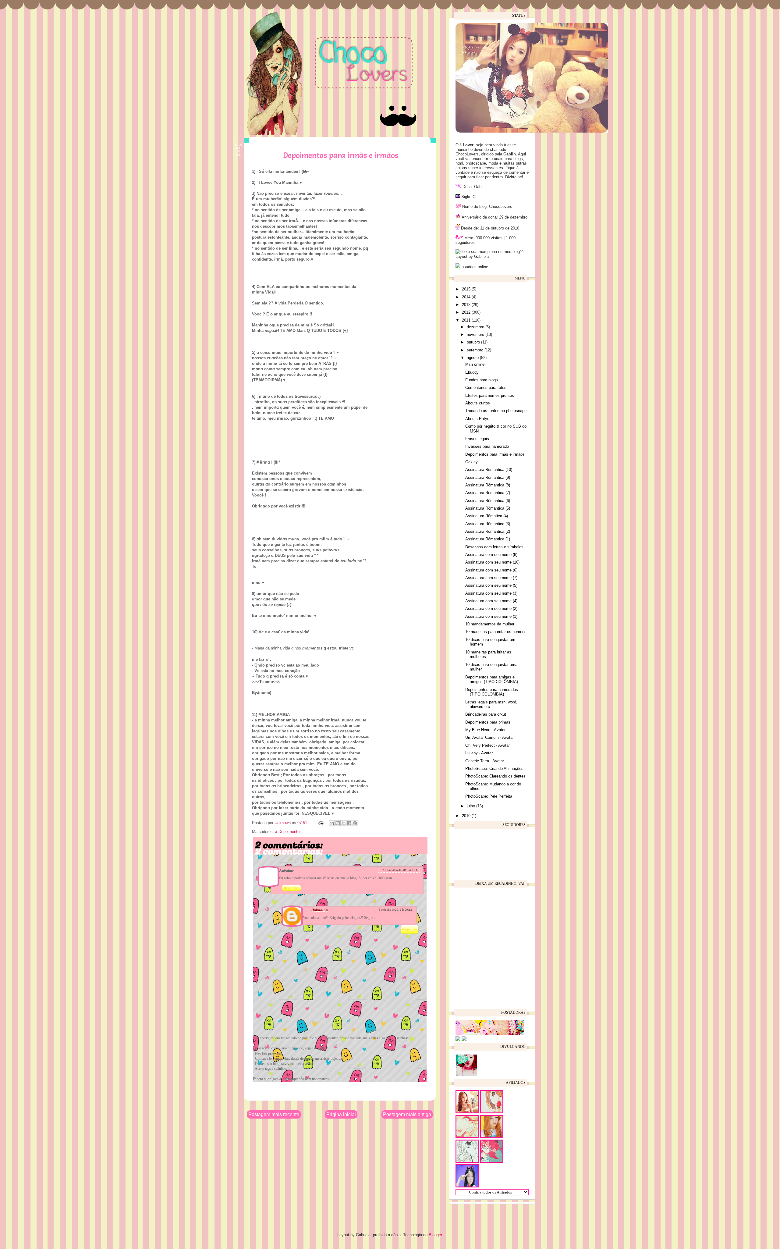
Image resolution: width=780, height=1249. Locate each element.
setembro (475, 350)
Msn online (474, 364)
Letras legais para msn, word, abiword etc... (491, 704)
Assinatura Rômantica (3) (487, 523)
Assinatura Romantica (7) (487, 492)
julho (471, 806)
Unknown (283, 822)
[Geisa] (464, 1039)
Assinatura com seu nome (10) (492, 562)
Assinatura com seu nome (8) (491, 554)
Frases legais (477, 438)
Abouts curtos (477, 403)
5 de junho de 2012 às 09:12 (395, 909)
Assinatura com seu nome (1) (491, 616)
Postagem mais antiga (407, 1114)
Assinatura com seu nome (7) (491, 577)
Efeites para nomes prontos (489, 395)
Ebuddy (472, 372)
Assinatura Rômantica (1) (487, 539)
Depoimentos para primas (487, 722)
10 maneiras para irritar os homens (495, 631)
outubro (474, 342)
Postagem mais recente (273, 1114)
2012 (467, 312)
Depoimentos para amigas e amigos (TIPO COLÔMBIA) (491, 679)
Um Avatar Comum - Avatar (489, 737)
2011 (467, 320)
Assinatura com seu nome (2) (491, 608)
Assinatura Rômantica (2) (487, 531)
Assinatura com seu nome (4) (491, 601)
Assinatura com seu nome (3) (491, 593)
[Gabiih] (490, 1034)
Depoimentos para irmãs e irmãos (495, 454)
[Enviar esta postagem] (320, 822)
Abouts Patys (477, 418)
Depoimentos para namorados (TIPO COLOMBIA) (491, 692)
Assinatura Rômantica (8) (487, 485)
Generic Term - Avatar (484, 761)
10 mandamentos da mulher (489, 624)
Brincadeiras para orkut (485, 714)
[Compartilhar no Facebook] (349, 823)
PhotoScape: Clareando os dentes (495, 776)
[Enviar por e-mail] (332, 823)
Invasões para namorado (487, 446)
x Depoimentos (288, 831)
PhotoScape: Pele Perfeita (488, 796)
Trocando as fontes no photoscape (495, 410)
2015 (467, 289)
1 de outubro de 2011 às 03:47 (401, 870)
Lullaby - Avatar (479, 753)
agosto (473, 357)
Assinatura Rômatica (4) (486, 516)
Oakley (471, 462)
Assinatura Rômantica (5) (487, 508)
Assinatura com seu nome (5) (491, 585)
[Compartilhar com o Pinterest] (355, 823)
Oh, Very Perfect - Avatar (487, 745)
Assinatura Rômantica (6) (487, 500)
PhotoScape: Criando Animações (494, 768)
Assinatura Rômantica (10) (488, 469)
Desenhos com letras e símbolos (494, 547)
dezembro (476, 327)
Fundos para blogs (481, 380)
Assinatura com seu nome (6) (491, 570)
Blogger (435, 1235)
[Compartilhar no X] (343, 823)
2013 (467, 304)
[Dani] (458, 1039)
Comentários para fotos (485, 387)
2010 (467, 815)
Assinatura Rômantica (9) (487, 477)
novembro (476, 334)
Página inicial (341, 1114)
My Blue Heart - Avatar (485, 730)
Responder (291, 888)
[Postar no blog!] (338, 823)
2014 (467, 297)
